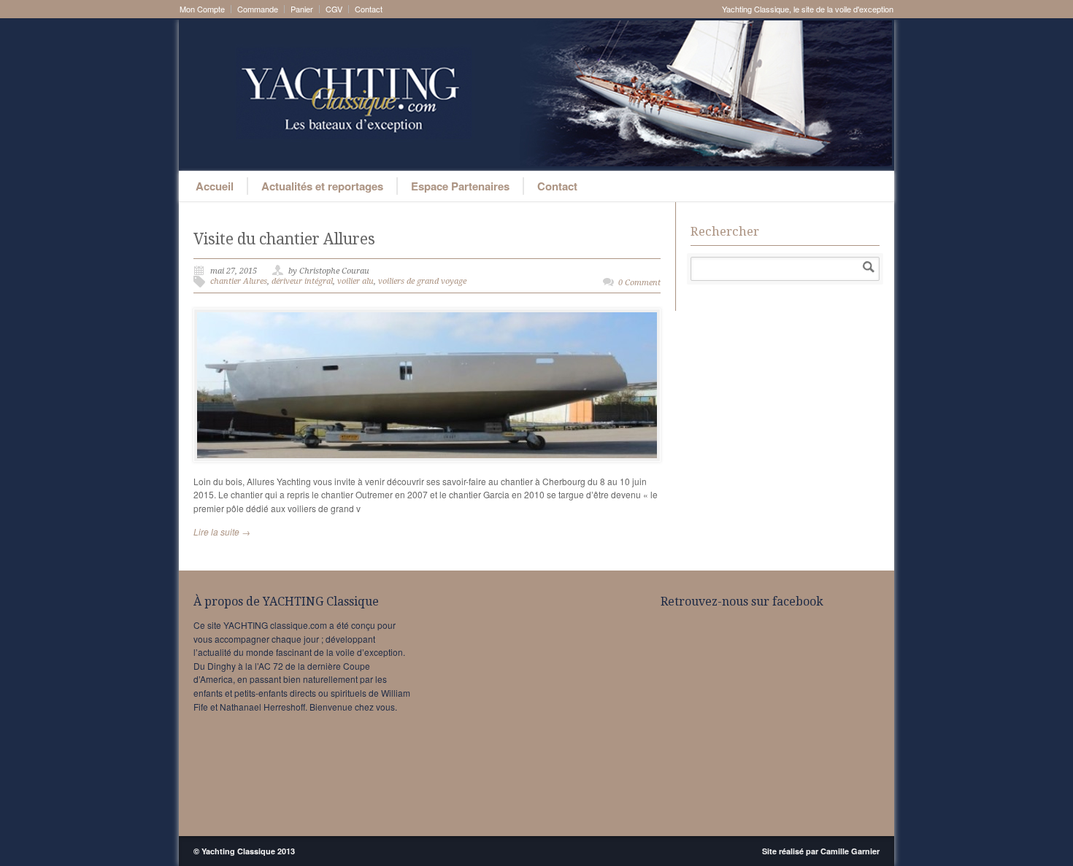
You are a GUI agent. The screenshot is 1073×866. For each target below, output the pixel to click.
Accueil (215, 186)
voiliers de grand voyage (422, 281)
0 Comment (639, 282)
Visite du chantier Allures (284, 239)
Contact (368, 9)
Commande (257, 9)
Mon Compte (202, 9)
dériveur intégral (302, 281)
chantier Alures (238, 281)
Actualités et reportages (322, 186)
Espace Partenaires (460, 186)
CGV (334, 9)
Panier (302, 9)
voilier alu (355, 281)
